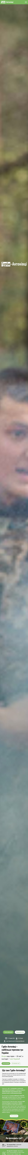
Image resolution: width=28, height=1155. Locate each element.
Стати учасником (8, 1032)
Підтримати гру (20, 1032)
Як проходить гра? (16, 1063)
